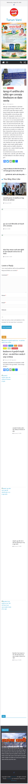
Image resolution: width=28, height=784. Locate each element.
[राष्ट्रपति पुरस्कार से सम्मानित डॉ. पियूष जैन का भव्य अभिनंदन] (14, 183)
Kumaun (20, 345)
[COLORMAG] (14, 733)
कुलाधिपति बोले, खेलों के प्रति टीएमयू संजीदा (15, 174)
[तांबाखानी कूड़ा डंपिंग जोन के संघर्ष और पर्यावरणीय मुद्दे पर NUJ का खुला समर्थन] (6, 544)
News (5, 88)
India (16, 345)
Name (4, 295)
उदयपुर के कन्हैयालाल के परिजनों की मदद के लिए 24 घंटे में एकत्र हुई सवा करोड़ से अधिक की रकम (14, 170)
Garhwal (5, 345)
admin (12, 104)
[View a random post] (24, 62)
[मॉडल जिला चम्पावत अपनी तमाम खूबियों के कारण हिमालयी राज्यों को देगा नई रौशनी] (14, 235)
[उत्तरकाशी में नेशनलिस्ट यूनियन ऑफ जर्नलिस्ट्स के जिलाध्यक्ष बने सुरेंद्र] (6, 431)
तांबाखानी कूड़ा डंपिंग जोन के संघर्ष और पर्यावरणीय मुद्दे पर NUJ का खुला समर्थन (19, 542)
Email (4, 302)
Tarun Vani (14, 20)
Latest (5, 348)
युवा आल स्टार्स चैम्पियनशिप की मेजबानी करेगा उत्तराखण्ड (13, 225)
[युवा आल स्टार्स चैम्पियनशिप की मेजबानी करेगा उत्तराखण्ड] (14, 209)
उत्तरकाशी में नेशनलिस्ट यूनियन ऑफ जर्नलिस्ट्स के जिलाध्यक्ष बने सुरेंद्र (19, 429)
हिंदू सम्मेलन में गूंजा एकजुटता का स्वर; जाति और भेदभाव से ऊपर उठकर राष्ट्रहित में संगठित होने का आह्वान (19, 655)
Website (4, 310)
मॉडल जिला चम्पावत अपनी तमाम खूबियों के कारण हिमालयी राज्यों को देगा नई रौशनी (13, 252)
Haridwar (11, 345)
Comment (5, 275)
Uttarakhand (10, 88)
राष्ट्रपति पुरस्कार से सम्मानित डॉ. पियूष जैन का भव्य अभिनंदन (13, 199)
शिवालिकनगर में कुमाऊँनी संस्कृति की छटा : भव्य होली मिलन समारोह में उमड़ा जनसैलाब (14, 354)
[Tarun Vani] (3, 62)
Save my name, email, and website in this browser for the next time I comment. (13, 321)
